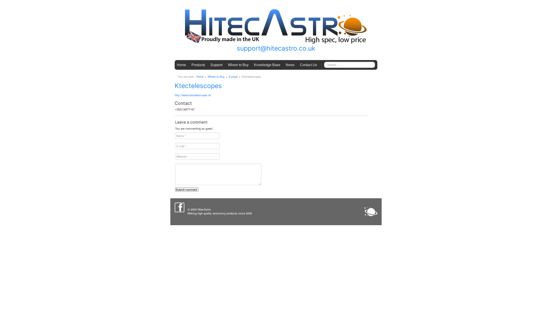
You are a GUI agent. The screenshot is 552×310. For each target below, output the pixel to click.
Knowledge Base (267, 65)
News (290, 65)
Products (198, 65)
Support (216, 65)
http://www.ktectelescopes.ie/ (193, 95)
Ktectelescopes (198, 86)
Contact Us (308, 65)
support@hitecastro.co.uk (276, 48)
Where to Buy (238, 65)
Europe (233, 76)
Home (181, 65)
